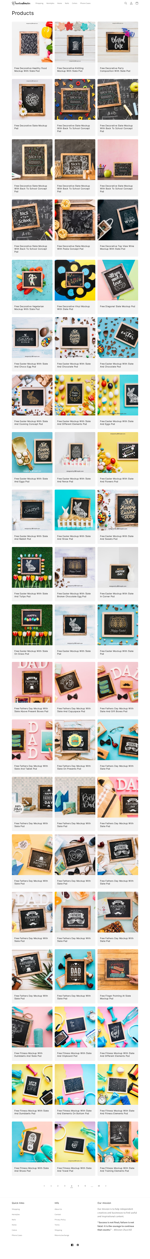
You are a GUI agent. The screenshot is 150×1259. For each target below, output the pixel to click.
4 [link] (71, 1185)
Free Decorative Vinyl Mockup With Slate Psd (73, 307)
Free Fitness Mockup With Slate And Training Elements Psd (117, 1169)
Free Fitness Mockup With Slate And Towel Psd (74, 1169)
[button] (126, 3)
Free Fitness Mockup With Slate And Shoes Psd (31, 1169)
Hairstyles (16, 1214)
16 (99, 1186)
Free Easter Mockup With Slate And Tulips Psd (31, 595)
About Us (58, 1209)
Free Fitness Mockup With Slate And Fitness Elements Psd (117, 1112)
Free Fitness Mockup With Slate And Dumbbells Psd (31, 1112)
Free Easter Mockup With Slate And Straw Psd (74, 537)
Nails (14, 1219)
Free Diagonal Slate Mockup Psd (117, 306)
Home (14, 1225)
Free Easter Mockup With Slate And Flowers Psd (117, 480)
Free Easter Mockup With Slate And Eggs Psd (117, 422)
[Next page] (105, 1186)
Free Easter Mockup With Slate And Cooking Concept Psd (31, 422)
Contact (58, 1214)
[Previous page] (44, 1186)
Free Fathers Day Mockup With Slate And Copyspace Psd (74, 710)
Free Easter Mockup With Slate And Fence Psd (74, 480)
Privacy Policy (60, 1219)
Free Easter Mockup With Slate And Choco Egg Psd (31, 365)
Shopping (16, 1209)
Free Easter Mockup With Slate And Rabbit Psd (31, 537)
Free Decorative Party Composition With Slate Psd (115, 69)
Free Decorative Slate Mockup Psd (30, 127)
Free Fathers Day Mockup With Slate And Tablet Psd (31, 767)
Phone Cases (17, 1235)
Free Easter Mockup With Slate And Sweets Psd (117, 537)
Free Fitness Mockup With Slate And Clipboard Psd (74, 1054)
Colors (14, 1230)
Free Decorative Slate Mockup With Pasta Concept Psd (73, 247)
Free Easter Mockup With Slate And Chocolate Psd (74, 365)
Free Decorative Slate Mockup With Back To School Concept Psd (73, 128)
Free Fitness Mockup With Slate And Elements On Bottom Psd (74, 1112)
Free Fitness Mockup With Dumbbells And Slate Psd (28, 1054)
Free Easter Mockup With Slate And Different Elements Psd (74, 422)
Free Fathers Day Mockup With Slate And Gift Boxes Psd (117, 710)
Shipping (58, 1230)
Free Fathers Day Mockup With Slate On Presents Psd (74, 767)
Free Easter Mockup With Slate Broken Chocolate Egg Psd (74, 595)
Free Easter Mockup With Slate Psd (74, 652)
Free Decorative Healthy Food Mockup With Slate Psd (30, 69)
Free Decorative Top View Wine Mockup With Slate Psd (117, 247)
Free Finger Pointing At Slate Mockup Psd (115, 997)
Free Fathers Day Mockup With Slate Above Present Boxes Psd (31, 710)
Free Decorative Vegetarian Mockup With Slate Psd (29, 307)
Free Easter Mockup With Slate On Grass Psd (31, 652)
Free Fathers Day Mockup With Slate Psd (117, 767)
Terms (57, 1225)
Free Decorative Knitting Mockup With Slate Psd (70, 69)
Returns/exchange (62, 1235)
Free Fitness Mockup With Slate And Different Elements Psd (117, 1054)
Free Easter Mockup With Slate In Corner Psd (117, 595)
